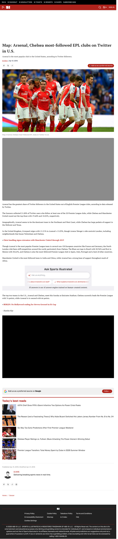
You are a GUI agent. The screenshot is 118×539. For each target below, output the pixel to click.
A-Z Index (63, 517)
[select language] (105, 7)
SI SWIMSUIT (12, 2)
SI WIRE (16, 472)
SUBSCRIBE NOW (69, 2)
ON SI (4, 2)
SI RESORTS (48, 2)
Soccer (12, 495)
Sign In (111, 7)
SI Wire (5, 61)
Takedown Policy (66, 514)
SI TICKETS (38, 2)
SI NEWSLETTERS (25, 2)
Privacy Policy (29, 514)
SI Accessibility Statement (33, 517)
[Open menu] (3, 7)
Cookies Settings (30, 521)
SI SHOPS (58, 2)
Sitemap (50, 517)
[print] (16, 484)
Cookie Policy (52, 514)
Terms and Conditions (84, 514)
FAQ (77, 517)
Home (4, 495)
